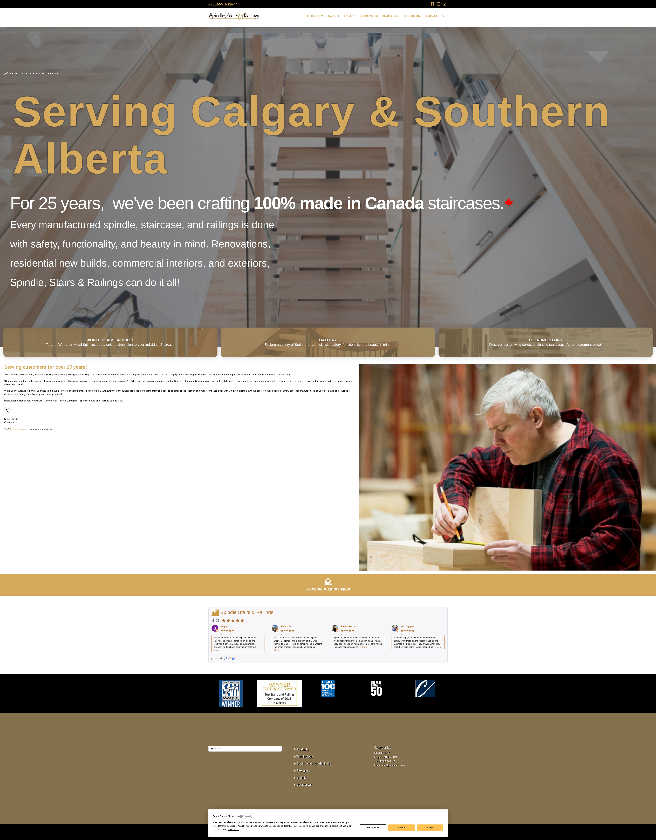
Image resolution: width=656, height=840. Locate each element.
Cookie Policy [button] (305, 826)
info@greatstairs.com (393, 765)
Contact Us (304, 784)
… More (363, 647)
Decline (401, 827)
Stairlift (301, 777)
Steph (224, 626)
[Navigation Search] (443, 16)
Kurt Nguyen (407, 626)
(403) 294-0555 (387, 761)
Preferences (373, 827)
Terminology (304, 756)
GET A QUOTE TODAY (222, 3)
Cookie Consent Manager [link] (224, 816)
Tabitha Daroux (349, 626)
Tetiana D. (286, 626)
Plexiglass (303, 770)
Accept (430, 827)
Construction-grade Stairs (313, 763)
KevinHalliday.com (19, 429)
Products (302, 749)
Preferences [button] (233, 829)
